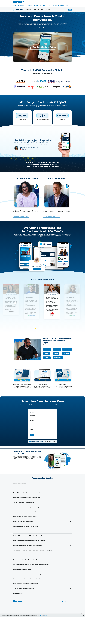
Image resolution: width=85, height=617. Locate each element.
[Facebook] (62, 602)
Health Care (47, 357)
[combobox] (42, 2)
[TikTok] (65, 602)
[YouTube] (68, 602)
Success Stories (36, 9)
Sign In (70, 9)
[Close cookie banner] (83, 615)
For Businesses (61, 5)
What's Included (29, 9)
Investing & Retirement (22, 5)
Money (14, 5)
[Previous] (15, 303)
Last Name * (32, 420)
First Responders (67, 349)
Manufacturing (57, 349)
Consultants (48, 9)
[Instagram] (71, 602)
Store (68, 5)
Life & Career (42, 5)
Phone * (31, 429)
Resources (42, 9)
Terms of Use (45, 615)
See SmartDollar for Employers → (21, 216)
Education (56, 353)
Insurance (36, 5)
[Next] (70, 303)
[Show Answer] (71, 483)
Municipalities (47, 349)
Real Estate (30, 5)
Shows (49, 5)
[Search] (48, 2)
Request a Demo (42, 27)
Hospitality (47, 353)
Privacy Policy (41, 615)
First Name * (32, 415)
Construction (66, 353)
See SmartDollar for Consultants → (52, 216)
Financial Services (57, 357)
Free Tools (55, 5)
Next (32, 434)
